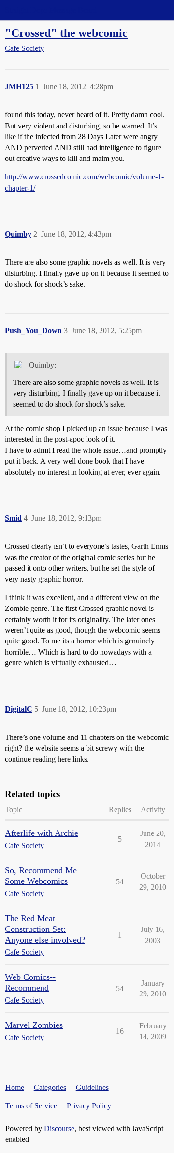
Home (14, 1087)
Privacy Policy (89, 1106)
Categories (50, 1087)
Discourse (59, 1128)
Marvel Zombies (34, 1025)
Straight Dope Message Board (51, 10)
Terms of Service (31, 1106)
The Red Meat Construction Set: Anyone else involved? (45, 929)
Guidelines (92, 1087)
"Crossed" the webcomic (66, 32)
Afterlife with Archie (41, 833)
